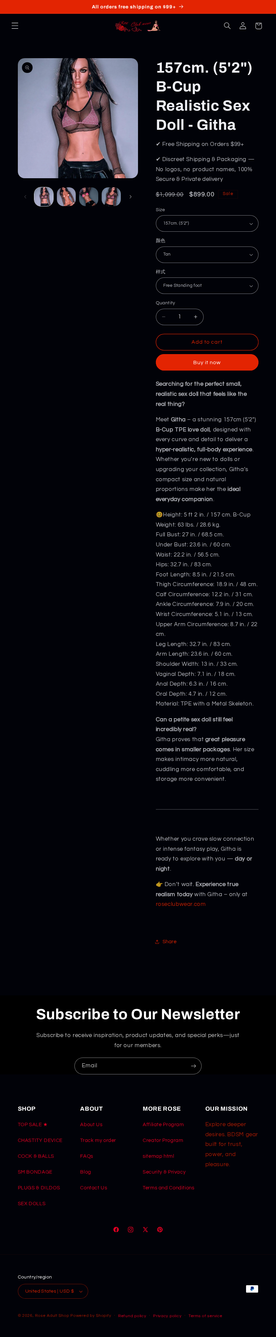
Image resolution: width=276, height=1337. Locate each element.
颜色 (161, 240)
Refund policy (132, 1316)
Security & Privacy (164, 1172)
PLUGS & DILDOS (39, 1187)
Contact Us (93, 1187)
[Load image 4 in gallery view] (111, 196)
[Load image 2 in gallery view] (66, 196)
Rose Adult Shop (52, 1315)
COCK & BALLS (36, 1156)
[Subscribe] (193, 1066)
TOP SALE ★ (33, 1124)
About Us (91, 1124)
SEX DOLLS (32, 1203)
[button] (15, 26)
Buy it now (207, 362)
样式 (161, 272)
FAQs (86, 1156)
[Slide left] (25, 196)
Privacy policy (167, 1316)
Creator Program (163, 1140)
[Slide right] (130, 196)
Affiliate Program (163, 1124)
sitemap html (158, 1156)
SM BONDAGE (35, 1172)
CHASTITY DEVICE (40, 1140)
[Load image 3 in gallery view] (88, 196)
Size (160, 209)
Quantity (165, 303)
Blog (85, 1172)
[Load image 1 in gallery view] (43, 196)
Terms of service (205, 1316)
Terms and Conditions (169, 1187)
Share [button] (170, 941)
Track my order (98, 1140)
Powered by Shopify (90, 1315)
